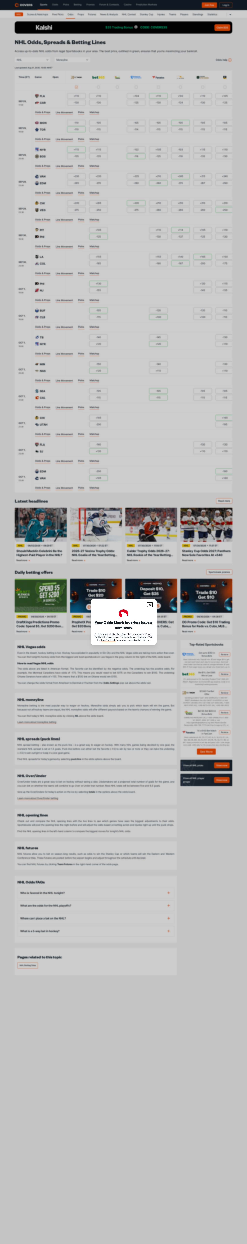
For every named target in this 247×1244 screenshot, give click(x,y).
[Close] (150, 604)
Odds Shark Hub (107, 640)
